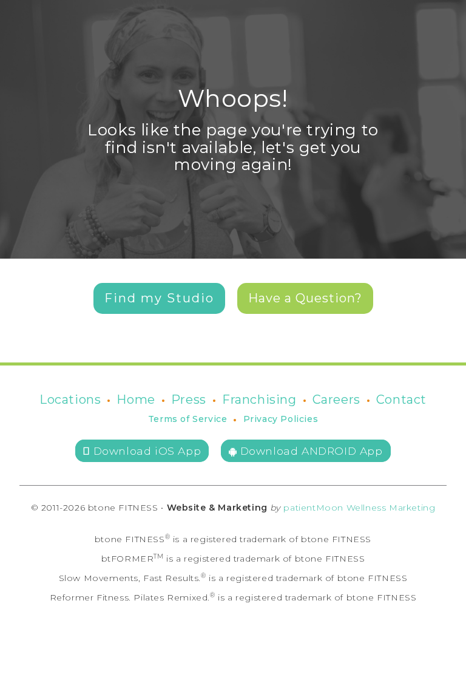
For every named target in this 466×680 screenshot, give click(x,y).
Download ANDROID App (310, 450)
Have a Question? (305, 298)
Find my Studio (159, 298)
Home (135, 399)
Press (188, 399)
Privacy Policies (281, 418)
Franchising (259, 399)
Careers (336, 399)
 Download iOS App (142, 450)
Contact (401, 399)
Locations (70, 399)
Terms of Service (188, 418)
